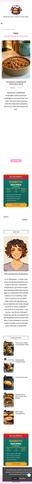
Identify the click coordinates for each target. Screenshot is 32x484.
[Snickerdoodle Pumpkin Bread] (8, 366)
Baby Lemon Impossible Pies (20, 412)
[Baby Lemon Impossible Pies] (8, 418)
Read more (15, 160)
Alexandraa (12, 87)
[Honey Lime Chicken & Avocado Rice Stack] (8, 349)
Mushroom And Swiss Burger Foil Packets (20, 396)
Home (3, 29)
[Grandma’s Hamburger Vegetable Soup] (16, 59)
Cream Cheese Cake (21, 377)
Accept (15, 478)
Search (5, 217)
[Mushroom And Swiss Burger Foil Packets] (8, 400)
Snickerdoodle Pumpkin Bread (20, 360)
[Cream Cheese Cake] (8, 383)
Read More (22, 478)
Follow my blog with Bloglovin (10, 1)
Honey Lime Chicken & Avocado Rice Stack (22, 343)
